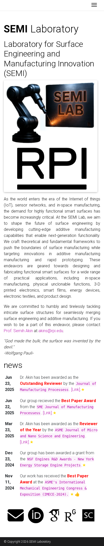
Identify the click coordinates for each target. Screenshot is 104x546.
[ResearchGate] (70, 515)
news (13, 365)
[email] (16, 515)
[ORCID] (36, 515)
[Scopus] (88, 515)
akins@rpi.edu (50, 330)
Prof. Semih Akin (18, 330)
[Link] (75, 389)
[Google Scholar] (54, 515)
